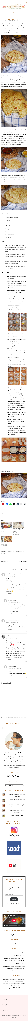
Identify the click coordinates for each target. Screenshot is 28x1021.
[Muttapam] (6, 539)
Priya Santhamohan (11, 620)
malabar (21, 551)
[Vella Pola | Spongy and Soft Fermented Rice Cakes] (18, 525)
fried (4, 966)
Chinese (23, 958)
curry (16, 960)
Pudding (9, 968)
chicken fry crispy (7, 958)
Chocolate (5, 960)
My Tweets (14, 935)
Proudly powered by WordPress (9, 1015)
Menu (14, 12)
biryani (16, 953)
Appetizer (4, 953)
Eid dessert (13, 964)
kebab (9, 966)
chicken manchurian (18, 958)
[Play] (4, 925)
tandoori (23, 968)
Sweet (20, 968)
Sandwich (15, 968)
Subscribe (14, 899)
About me (5, 999)
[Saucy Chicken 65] (6, 525)
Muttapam (3, 542)
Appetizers (9, 953)
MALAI (13, 966)
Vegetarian (14, 970)
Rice (12, 968)
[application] (14, 920)
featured (19, 963)
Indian (6, 966)
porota (3, 553)
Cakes (5, 956)
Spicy (18, 968)
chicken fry (21, 956)
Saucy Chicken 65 (5, 528)
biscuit (19, 953)
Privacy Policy (6, 1005)
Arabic (12, 953)
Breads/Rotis (10, 551)
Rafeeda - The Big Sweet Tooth (13, 574)
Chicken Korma (23, 561)
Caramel (7, 955)
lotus (11, 966)
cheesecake (11, 955)
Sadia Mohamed (18, 20)
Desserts (22, 960)
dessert (18, 960)
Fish (24, 964)
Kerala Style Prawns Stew (17, 815)
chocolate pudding (10, 960)
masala (18, 966)
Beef (14, 953)
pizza (6, 968)
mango (16, 966)
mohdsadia (11, 600)
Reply (25, 595)
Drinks (4, 964)
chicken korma (12, 958)
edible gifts (8, 964)
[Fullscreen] (23, 925)
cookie (14, 960)
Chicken (16, 955)
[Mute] (21, 925)
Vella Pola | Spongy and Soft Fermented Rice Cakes (18, 530)
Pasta (21, 966)
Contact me (5, 1010)
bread (21, 953)
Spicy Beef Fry (4, 561)
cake (24, 953)
